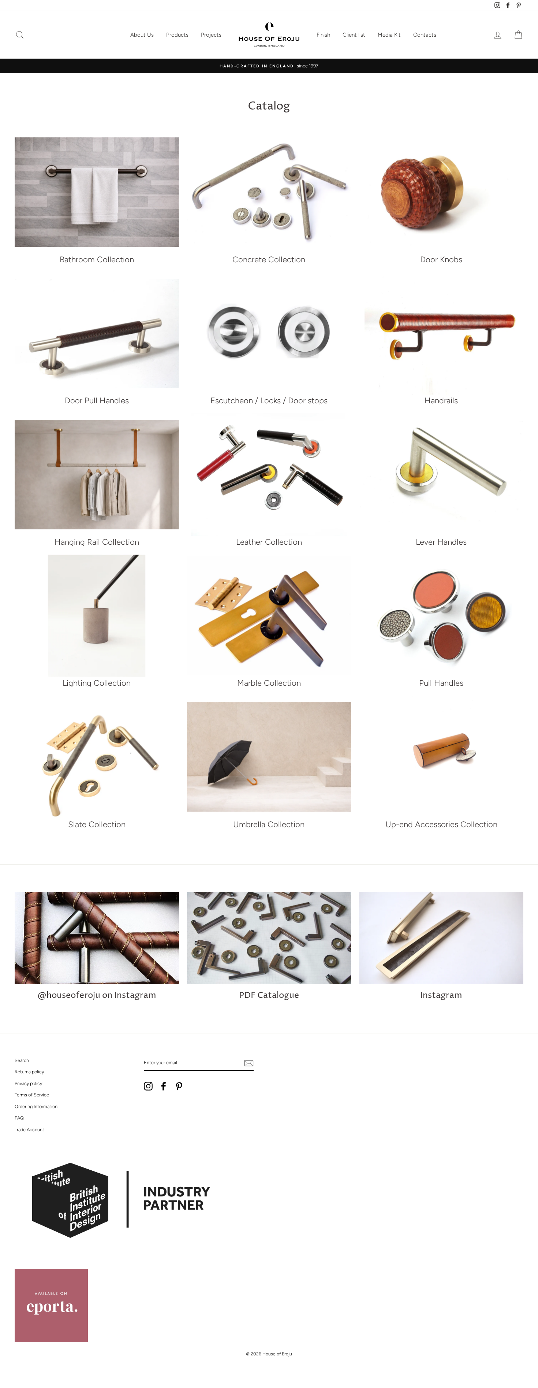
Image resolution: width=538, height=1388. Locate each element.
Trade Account (29, 1129)
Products (177, 35)
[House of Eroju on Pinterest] (179, 1086)
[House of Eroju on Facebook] (163, 1086)
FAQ (19, 1118)
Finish (323, 35)
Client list (354, 35)
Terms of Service (32, 1095)
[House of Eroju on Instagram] (148, 1086)
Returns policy (29, 1071)
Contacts (424, 35)
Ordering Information (36, 1106)
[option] (269, 66)
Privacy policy (28, 1083)
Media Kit (389, 35)
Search (22, 1060)
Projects (211, 35)
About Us (142, 35)
